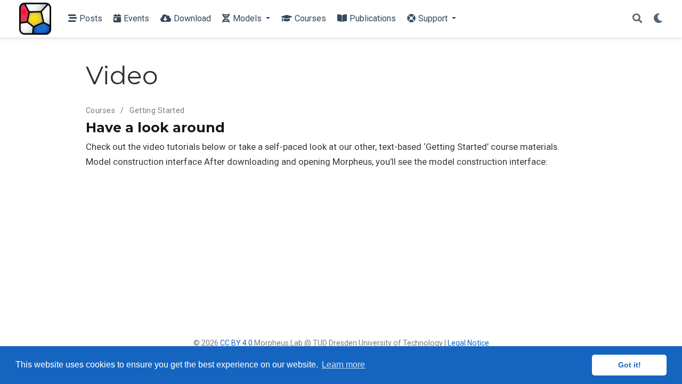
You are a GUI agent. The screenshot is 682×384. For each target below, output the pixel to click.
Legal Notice (468, 343)
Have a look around (155, 127)
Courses (100, 110)
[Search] (637, 19)
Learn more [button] (343, 364)
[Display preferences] (658, 19)
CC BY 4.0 (236, 343)
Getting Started (156, 110)
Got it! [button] (629, 365)
